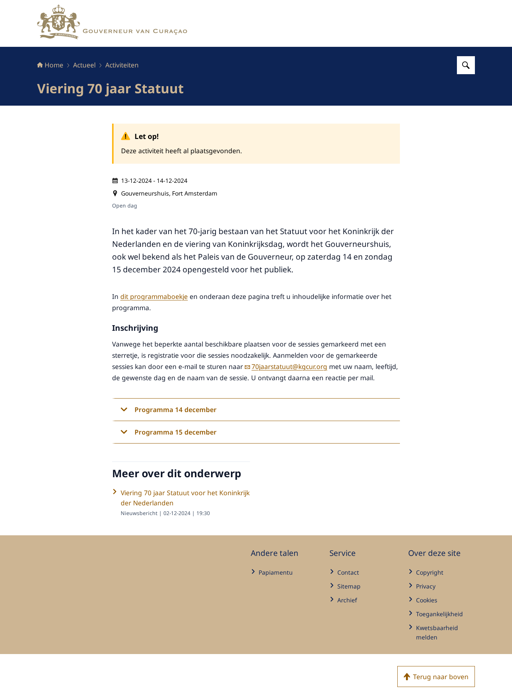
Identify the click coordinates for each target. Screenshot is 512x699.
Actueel (84, 64)
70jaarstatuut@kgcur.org (289, 366)
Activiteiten (122, 64)
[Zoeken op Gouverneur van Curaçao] (466, 65)
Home (54, 64)
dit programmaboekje (154, 296)
